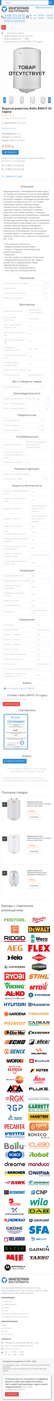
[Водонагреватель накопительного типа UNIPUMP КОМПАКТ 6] (14, 878)
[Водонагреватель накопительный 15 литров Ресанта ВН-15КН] (14, 844)
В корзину (34, 817)
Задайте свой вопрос (15, 761)
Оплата (4, 1310)
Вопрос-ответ (7, 1334)
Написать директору (14, 20)
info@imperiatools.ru (13, 1349)
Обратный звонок (44, 7)
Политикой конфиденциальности (18, 1388)
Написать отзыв (19, 118)
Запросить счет (9, 128)
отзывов (6, 118)
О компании (6, 1301)
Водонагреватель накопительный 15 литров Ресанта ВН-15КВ (39, 804)
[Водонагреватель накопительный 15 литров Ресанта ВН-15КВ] (14, 809)
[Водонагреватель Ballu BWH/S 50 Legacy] (11, 100)
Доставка (5, 1307)
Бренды (4, 1331)
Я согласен (12, 1394)
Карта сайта (6, 1328)
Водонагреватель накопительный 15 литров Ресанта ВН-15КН (39, 838)
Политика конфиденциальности (15, 1313)
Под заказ (11, 152)
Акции (3, 1325)
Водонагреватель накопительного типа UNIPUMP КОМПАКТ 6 (37, 872)
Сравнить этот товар (13, 176)
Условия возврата (9, 1304)
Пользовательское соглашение (15, 1316)
